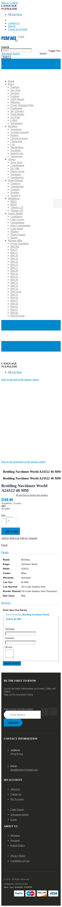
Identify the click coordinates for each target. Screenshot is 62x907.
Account (5, 321)
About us (15, 789)
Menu (4, 60)
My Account (16, 799)
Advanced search (19, 814)
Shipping (15, 835)
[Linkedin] (54, 712)
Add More (16, 14)
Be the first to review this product (32, 495)
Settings (5, 342)
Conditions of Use (19, 860)
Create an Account (17, 29)
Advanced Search (10, 53)
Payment (15, 840)
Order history (17, 809)
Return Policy (17, 845)
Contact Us (14, 23)
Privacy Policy (18, 855)
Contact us (15, 794)
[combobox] (16, 50)
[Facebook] (45, 712)
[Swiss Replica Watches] (9, 38)
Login (13, 819)
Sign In (12, 26)
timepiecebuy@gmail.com (24, 769)
